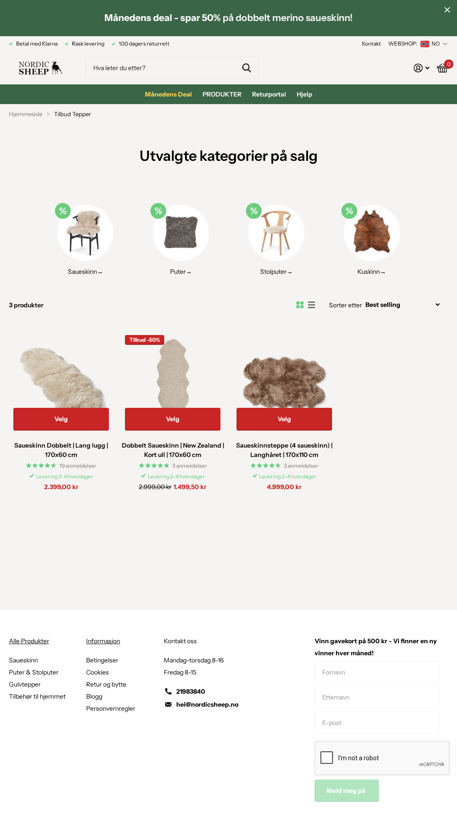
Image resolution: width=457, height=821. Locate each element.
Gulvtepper (25, 684)
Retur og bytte (106, 684)
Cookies (97, 672)
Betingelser (102, 660)
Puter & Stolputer (33, 672)
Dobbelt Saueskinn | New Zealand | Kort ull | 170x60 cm (173, 450)
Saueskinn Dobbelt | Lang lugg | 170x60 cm (61, 450)
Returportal (269, 94)
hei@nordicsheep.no (207, 704)
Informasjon (103, 641)
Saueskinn (23, 660)
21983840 (190, 691)
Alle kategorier (222, 94)
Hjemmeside (25, 113)
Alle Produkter (29, 641)
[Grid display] (299, 305)
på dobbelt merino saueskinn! (228, 17)
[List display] (311, 305)
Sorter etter (345, 305)
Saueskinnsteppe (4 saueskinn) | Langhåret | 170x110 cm (284, 450)
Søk (246, 68)
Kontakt (371, 43)
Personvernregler (110, 708)
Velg (61, 419)
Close (447, 10)
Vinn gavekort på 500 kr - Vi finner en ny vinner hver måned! (376, 647)
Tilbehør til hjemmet (37, 696)
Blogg (94, 696)
